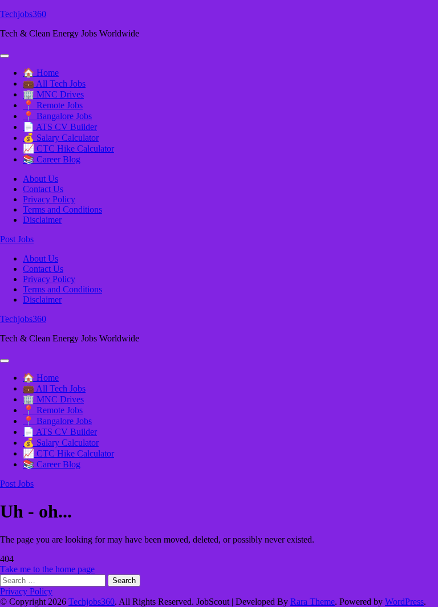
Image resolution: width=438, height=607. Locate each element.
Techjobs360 (23, 14)
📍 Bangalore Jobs (57, 116)
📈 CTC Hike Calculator (68, 148)
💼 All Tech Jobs (54, 83)
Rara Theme (312, 601)
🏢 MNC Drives (53, 94)
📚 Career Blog (51, 159)
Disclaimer (42, 220)
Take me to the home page (47, 569)
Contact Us (43, 189)
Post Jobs (17, 239)
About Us (40, 179)
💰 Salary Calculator (61, 137)
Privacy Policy (49, 199)
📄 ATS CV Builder (60, 127)
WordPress (404, 601)
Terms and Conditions (62, 209)
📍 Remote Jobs (53, 105)
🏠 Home (41, 73)
